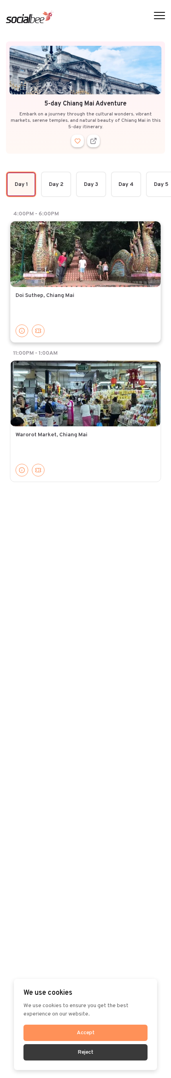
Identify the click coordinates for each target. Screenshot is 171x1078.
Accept (86, 1032)
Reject (85, 1052)
